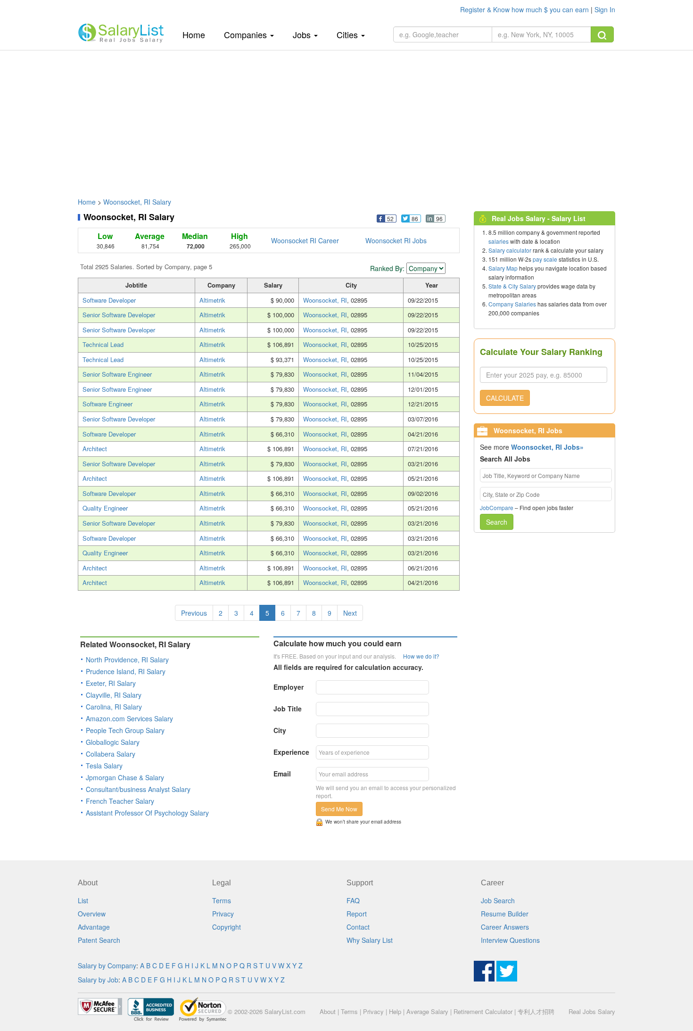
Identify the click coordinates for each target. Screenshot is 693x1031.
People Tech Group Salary (125, 730)
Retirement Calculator (483, 1011)
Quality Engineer (105, 507)
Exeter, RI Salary (111, 683)
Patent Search (99, 940)
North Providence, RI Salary (127, 659)
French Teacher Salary (120, 801)
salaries (498, 241)
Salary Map (503, 268)
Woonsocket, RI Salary (137, 201)
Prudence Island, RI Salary (125, 671)
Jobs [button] (303, 34)
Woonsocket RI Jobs (396, 240)
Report (356, 913)
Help (395, 1011)
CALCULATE (505, 398)
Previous (194, 613)
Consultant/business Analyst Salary (138, 789)
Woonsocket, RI (325, 300)
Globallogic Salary (113, 742)
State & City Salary (512, 286)
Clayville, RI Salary (113, 695)
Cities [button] (348, 34)
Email (282, 773)
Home (197, 34)
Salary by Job (98, 979)
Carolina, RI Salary (114, 706)
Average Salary (427, 1011)
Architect (94, 448)
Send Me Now (339, 809)
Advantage (94, 927)
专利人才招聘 (536, 1011)
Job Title (287, 708)
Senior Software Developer (118, 314)
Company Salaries (512, 304)
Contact (358, 927)
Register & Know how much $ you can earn (525, 9)
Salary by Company (107, 965)
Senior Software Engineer (117, 374)
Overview (92, 913)
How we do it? (421, 656)
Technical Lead (103, 344)
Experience (291, 752)
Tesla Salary (104, 765)
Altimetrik (212, 300)
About (328, 1011)
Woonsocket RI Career (305, 240)
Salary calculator (509, 250)
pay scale (545, 259)
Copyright (226, 927)
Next (350, 613)
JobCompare (496, 507)
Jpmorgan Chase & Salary (125, 777)
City (279, 730)
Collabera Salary (110, 754)
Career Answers (505, 927)
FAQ (353, 900)
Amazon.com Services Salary (129, 718)
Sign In (604, 9)
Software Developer (109, 300)
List (83, 900)
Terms (221, 900)
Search (496, 522)
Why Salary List (369, 940)
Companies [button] (246, 34)
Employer (288, 687)
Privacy (223, 913)
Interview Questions (510, 940)
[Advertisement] (346, 119)
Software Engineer (107, 403)
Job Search (498, 900)
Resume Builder (504, 913)
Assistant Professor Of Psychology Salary (147, 812)
